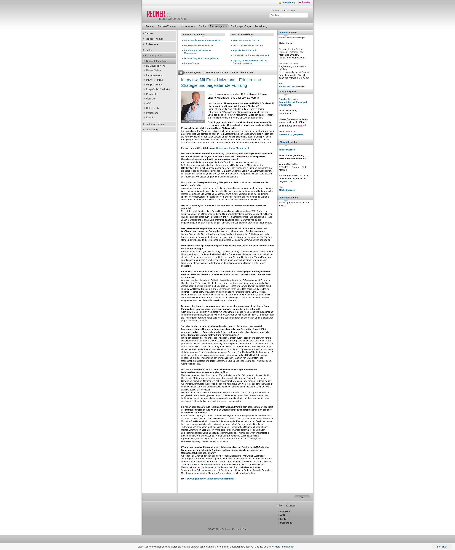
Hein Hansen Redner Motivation (199, 45)
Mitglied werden (287, 150)
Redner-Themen (192, 63)
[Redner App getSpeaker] (305, 3)
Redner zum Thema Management (232, 148)
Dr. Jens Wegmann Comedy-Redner (201, 58)
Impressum (285, 511)
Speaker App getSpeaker (291, 134)
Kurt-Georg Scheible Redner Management (198, 52)
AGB (282, 515)
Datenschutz (286, 523)
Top (302, 497)
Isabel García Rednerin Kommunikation (203, 40)
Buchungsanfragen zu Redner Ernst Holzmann (210, 479)
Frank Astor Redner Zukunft (246, 40)
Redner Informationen (217, 72)
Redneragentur (193, 72)
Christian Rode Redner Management (251, 55)
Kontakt (284, 519)
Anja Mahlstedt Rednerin (245, 50)
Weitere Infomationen (283, 546)
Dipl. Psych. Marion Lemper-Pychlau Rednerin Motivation (250, 62)
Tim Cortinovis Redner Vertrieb (248, 45)
